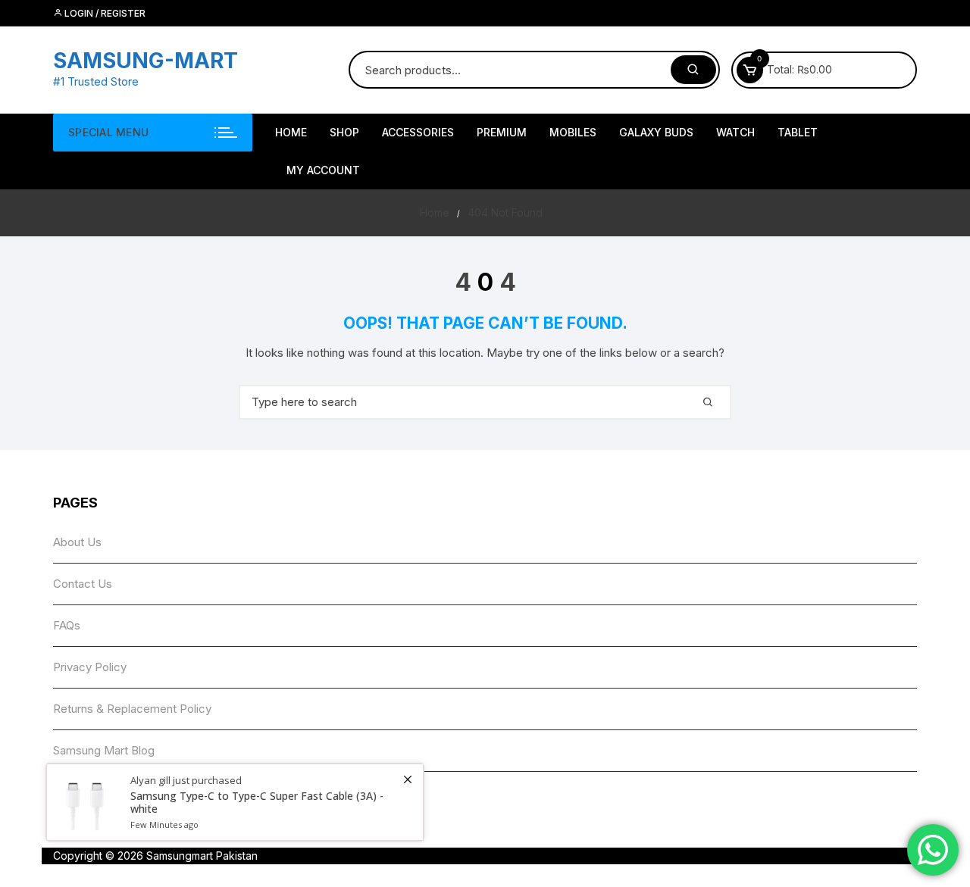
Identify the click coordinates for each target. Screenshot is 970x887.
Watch (735, 132)
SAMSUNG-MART (145, 60)
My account (323, 170)
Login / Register (104, 13)
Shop (344, 132)
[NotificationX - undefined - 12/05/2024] (235, 802)
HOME (291, 132)
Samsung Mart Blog (104, 750)
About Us (77, 542)
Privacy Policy (90, 667)
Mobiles (572, 132)
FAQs (66, 625)
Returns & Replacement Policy (132, 708)
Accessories (418, 132)
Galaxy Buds (656, 132)
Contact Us (82, 583)
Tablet (798, 132)
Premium (502, 132)
